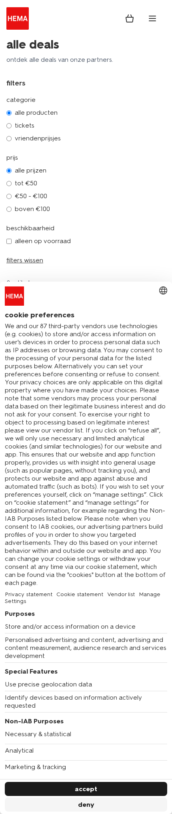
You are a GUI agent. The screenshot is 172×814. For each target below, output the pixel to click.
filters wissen (24, 260)
